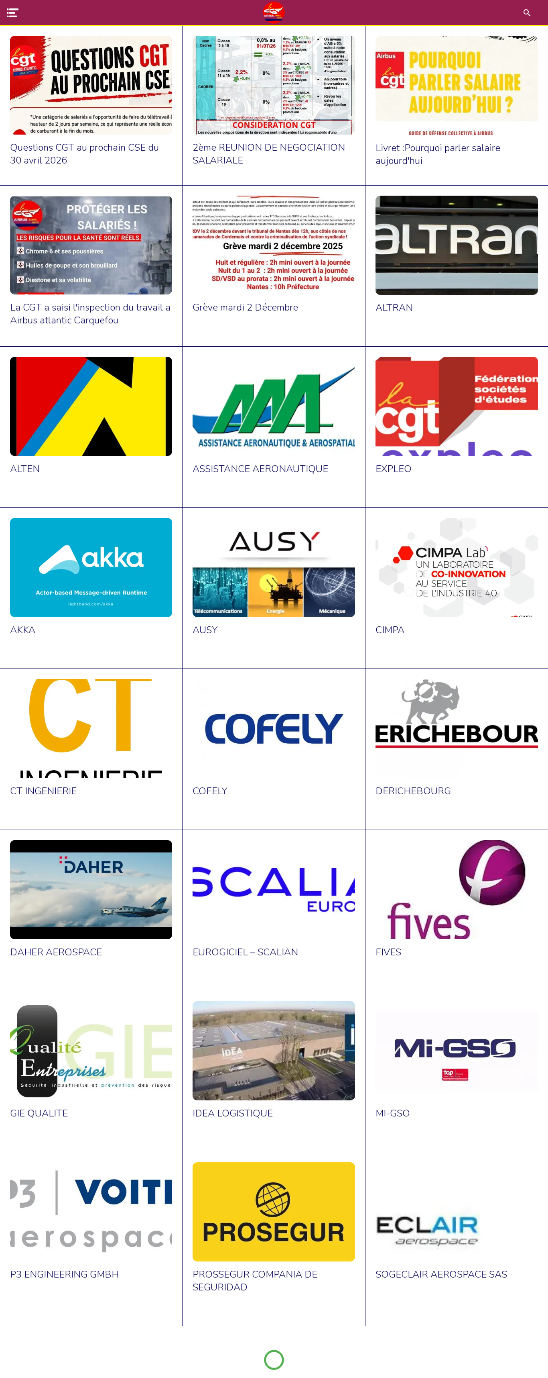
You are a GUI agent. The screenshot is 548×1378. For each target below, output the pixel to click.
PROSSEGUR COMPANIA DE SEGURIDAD (255, 1281)
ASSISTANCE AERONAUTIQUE (260, 468)
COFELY (210, 791)
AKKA (22, 630)
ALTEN (25, 468)
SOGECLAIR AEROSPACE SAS (441, 1274)
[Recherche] (527, 12)
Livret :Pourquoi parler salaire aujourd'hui (437, 154)
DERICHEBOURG (413, 791)
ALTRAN (394, 307)
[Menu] (12, 12)
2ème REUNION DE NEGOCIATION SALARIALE (269, 154)
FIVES (388, 952)
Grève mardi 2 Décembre (245, 307)
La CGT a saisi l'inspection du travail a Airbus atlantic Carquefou (90, 314)
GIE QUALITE (39, 1113)
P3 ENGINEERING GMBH (64, 1274)
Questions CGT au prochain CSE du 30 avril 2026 (84, 154)
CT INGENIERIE (43, 791)
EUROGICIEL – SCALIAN (245, 952)
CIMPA (389, 630)
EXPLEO (393, 468)
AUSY (205, 630)
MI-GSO (392, 1113)
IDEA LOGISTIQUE (233, 1113)
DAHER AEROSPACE (56, 952)
